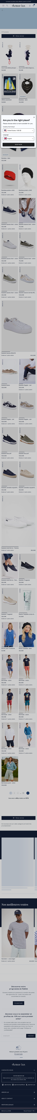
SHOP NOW (18, 144)
